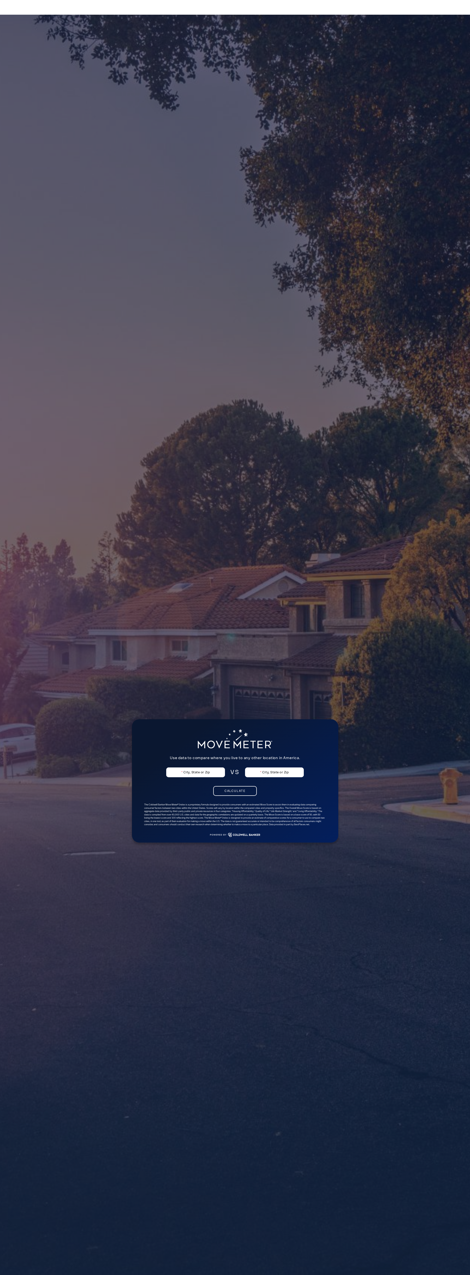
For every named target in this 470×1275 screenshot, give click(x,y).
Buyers (406, 10)
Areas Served (432, 10)
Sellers (385, 10)
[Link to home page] (28, 7)
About (457, 10)
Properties (361, 10)
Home (340, 7)
